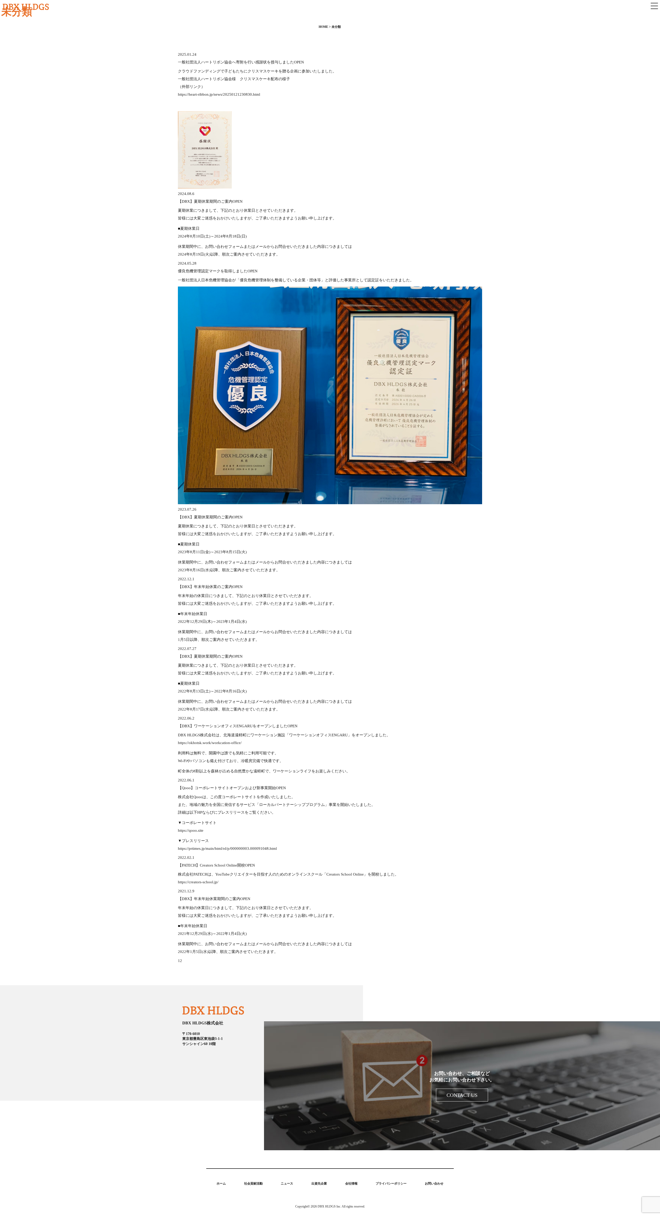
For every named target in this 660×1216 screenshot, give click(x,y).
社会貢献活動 (253, 1183)
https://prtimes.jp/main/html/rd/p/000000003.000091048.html (227, 848)
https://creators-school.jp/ (198, 882)
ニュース (287, 1183)
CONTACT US (462, 1095)
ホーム (221, 1183)
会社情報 (351, 1183)
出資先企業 (319, 1183)
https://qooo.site (190, 830)
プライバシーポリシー (391, 1183)
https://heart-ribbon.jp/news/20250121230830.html (219, 94)
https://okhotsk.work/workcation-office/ (210, 743)
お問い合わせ (434, 1183)
